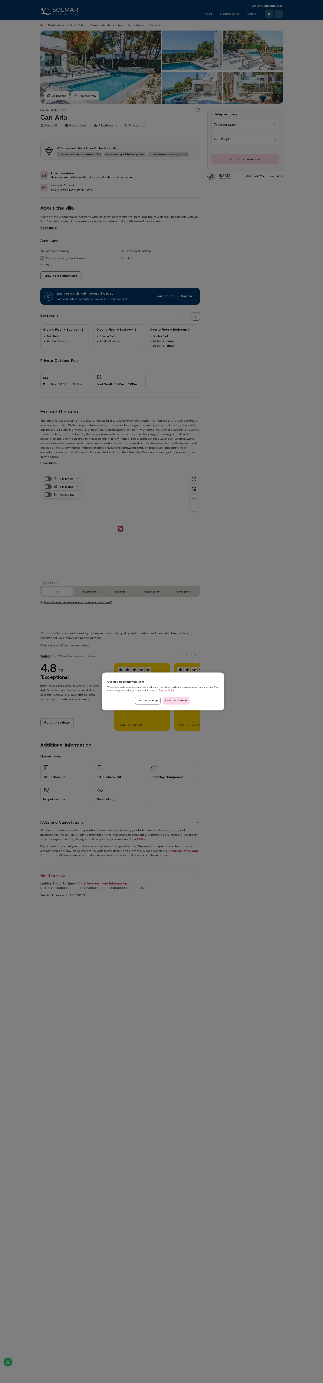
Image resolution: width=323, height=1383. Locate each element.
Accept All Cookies (176, 700)
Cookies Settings (148, 700)
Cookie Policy (166, 690)
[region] (163, 691)
